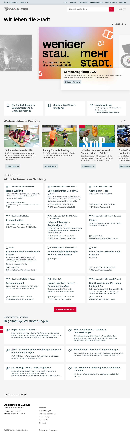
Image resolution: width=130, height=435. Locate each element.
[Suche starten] (111, 9)
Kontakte (73, 2)
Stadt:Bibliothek (111, 2)
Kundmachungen (96, 2)
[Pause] (122, 24)
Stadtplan (122, 2)
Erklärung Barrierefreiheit (47, 414)
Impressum (53, 430)
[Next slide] (125, 24)
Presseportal (83, 2)
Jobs (65, 2)
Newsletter (42, 408)
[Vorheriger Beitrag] (121, 121)
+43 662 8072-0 (15, 411)
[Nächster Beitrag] (125, 121)
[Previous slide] (112, 24)
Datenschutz (43, 430)
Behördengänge (44, 417)
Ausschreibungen (45, 411)
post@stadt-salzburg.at (17, 413)
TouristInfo (42, 423)
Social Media (43, 420)
